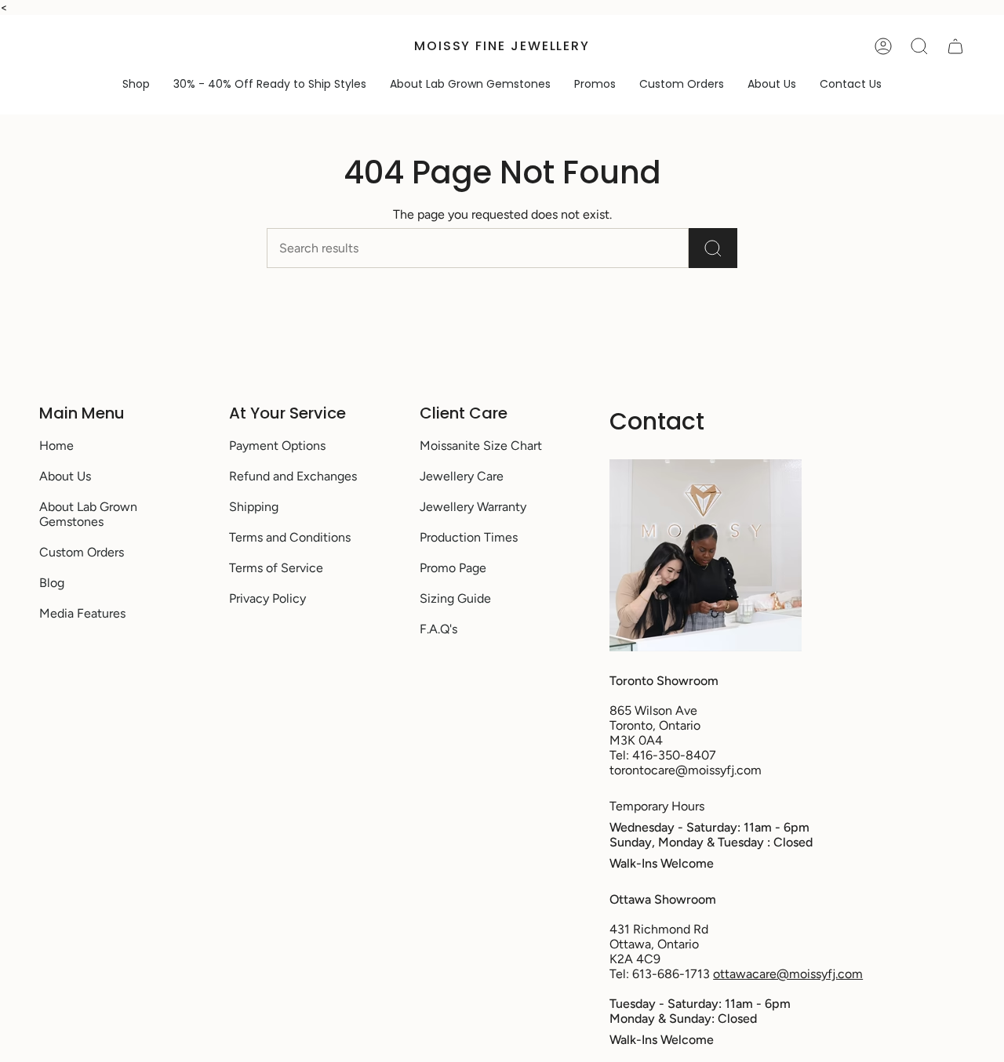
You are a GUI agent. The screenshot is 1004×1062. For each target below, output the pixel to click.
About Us (65, 476)
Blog (51, 582)
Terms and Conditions (290, 537)
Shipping (253, 506)
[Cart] (955, 46)
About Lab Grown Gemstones (88, 514)
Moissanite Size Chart (481, 445)
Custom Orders (81, 552)
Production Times (469, 537)
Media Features (82, 613)
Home (56, 445)
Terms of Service (276, 567)
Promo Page (453, 567)
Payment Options (277, 445)
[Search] (713, 248)
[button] (136, 84)
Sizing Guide (455, 598)
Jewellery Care (462, 476)
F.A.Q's (438, 629)
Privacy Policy (267, 598)
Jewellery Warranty (473, 506)
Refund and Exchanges (293, 476)
